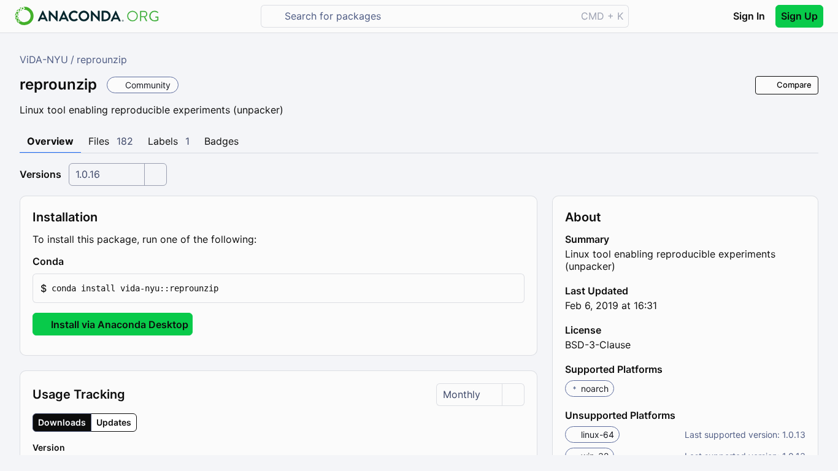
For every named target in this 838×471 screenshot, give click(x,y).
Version (49, 447)
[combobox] (427, 16)
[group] (85, 422)
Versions (40, 174)
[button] (279, 289)
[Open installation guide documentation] (74, 262)
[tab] (50, 142)
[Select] (155, 174)
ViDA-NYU (44, 59)
